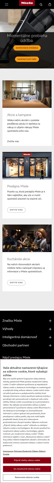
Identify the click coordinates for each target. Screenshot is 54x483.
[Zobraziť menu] (6, 5)
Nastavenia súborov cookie (27, 477)
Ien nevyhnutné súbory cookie (27, 469)
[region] (27, 421)
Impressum (8, 451)
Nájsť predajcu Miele (16, 357)
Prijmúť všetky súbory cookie (27, 460)
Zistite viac (16, 210)
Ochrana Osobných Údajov (26, 451)
